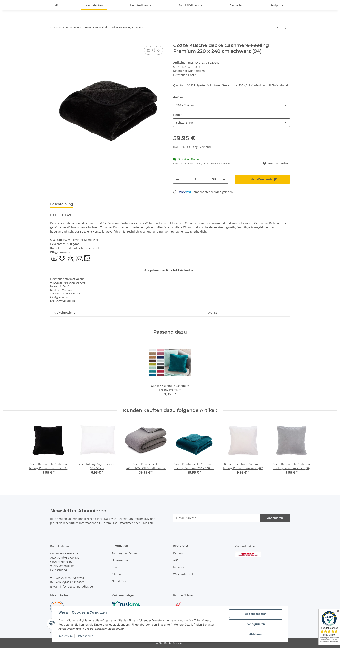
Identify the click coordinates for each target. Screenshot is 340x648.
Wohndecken (196, 71)
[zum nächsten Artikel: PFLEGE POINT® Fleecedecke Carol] (286, 27)
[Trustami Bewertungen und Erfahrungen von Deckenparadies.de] (126, 603)
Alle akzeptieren (256, 613)
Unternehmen (121, 560)
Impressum (180, 567)
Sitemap (117, 574)
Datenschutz (181, 553)
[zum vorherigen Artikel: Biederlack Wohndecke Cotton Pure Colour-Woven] (278, 27)
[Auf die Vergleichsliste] (148, 50)
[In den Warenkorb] (53, 40)
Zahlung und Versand (126, 553)
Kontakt (117, 567)
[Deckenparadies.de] (56, 5)
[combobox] (231, 105)
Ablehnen (255, 634)
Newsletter (119, 581)
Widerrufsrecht (183, 574)
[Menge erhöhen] (224, 179)
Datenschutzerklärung (119, 519)
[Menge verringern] (177, 179)
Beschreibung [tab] (61, 204)
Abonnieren (275, 518)
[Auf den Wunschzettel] (158, 50)
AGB (176, 560)
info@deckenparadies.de (76, 586)
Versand (205, 147)
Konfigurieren (256, 624)
